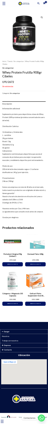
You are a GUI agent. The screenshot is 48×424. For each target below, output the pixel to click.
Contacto (8, 350)
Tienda (9, 61)
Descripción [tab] (7, 104)
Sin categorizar (19, 61)
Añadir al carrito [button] (12, 264)
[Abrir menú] (4, 3)
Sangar (6, 332)
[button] (38, 3)
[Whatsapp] (41, 418)
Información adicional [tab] (11, 109)
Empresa (7, 345)
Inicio (4, 61)
